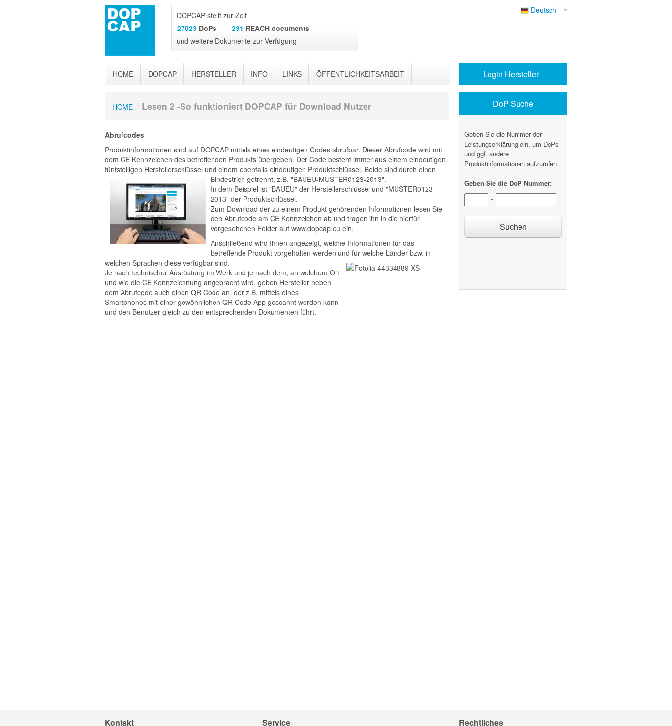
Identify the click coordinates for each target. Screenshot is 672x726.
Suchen (513, 226)
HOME (123, 74)
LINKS (292, 74)
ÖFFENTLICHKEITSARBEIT (360, 74)
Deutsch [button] (545, 10)
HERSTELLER (213, 74)
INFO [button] (259, 74)
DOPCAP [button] (162, 74)
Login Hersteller (512, 74)
